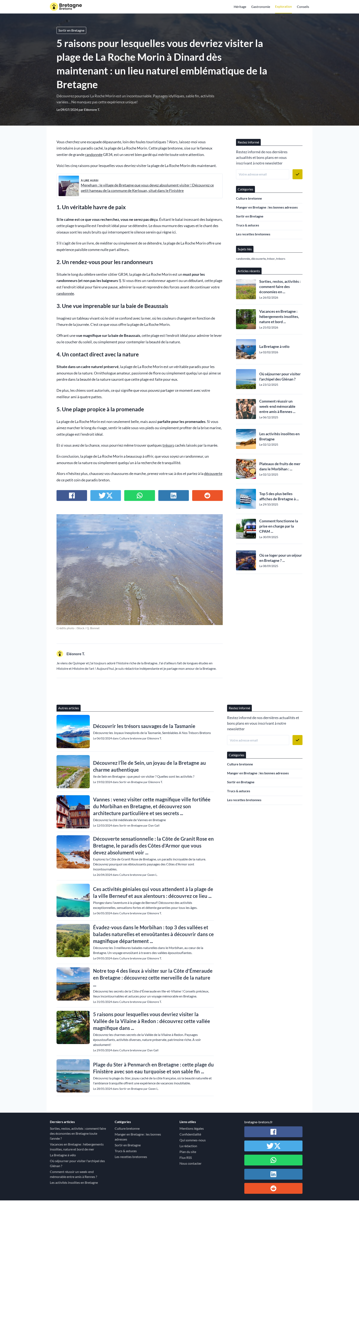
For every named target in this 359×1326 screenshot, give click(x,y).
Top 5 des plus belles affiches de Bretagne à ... (279, 496)
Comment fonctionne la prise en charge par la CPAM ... (278, 526)
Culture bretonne (249, 198)
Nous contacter (191, 1163)
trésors (168, 445)
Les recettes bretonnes (253, 234)
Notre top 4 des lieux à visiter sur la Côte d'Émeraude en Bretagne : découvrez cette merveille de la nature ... (153, 977)
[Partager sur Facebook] (72, 495)
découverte (213, 473)
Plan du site (188, 1152)
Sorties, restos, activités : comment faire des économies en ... (280, 286)
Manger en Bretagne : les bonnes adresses (267, 207)
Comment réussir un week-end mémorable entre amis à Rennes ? (73, 1174)
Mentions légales (192, 1128)
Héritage (240, 7)
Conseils (303, 7)
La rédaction (188, 1146)
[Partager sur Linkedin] (173, 495)
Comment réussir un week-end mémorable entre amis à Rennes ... (277, 406)
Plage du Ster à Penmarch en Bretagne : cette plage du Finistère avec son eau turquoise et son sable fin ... (153, 1068)
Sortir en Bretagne (71, 30)
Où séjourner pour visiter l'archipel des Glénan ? (280, 376)
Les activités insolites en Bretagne (279, 436)
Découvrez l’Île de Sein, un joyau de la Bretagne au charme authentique (149, 766)
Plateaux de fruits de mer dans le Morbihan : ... (279, 466)
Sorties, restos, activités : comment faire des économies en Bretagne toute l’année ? (78, 1133)
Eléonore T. (92, 109)
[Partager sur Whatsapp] (139, 495)
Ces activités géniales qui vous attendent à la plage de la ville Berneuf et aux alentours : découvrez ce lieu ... (153, 892)
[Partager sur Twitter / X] (105, 495)
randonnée (93, 154)
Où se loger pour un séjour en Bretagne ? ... (280, 558)
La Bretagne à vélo (274, 346)
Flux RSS (186, 1157)
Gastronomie (260, 7)
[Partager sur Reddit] (207, 495)
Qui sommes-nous (193, 1140)
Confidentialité (190, 1134)
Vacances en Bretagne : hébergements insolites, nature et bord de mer (77, 1146)
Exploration (283, 6)
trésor (271, 258)
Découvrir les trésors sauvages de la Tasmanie (144, 726)
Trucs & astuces (247, 225)
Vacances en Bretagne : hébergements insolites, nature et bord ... (279, 316)
